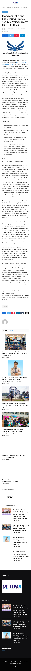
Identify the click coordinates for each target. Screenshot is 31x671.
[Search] (28, 3)
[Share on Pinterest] (17, 35)
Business (5, 12)
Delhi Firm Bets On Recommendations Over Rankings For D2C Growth (15, 480)
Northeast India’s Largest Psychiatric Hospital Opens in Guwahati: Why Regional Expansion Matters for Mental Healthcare (15, 405)
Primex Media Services (15, 663)
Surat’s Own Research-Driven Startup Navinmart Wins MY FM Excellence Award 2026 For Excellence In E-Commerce (21, 554)
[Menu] (3, 2)
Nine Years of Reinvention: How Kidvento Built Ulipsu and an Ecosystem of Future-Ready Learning (14, 353)
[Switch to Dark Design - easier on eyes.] (26, 2)
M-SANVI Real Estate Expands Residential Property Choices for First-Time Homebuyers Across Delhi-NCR (14, 379)
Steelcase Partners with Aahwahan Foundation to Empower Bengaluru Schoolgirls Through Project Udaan (12, 431)
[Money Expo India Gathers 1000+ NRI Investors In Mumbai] (15, 445)
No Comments (22, 28)
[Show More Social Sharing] (27, 35)
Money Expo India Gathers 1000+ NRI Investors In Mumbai (13, 456)
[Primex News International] (16, 2)
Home (16, 666)
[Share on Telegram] (22, 35)
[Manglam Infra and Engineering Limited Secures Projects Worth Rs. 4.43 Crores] (15, 47)
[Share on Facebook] (5, 35)
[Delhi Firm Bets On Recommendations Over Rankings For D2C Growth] (15, 470)
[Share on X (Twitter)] (11, 35)
